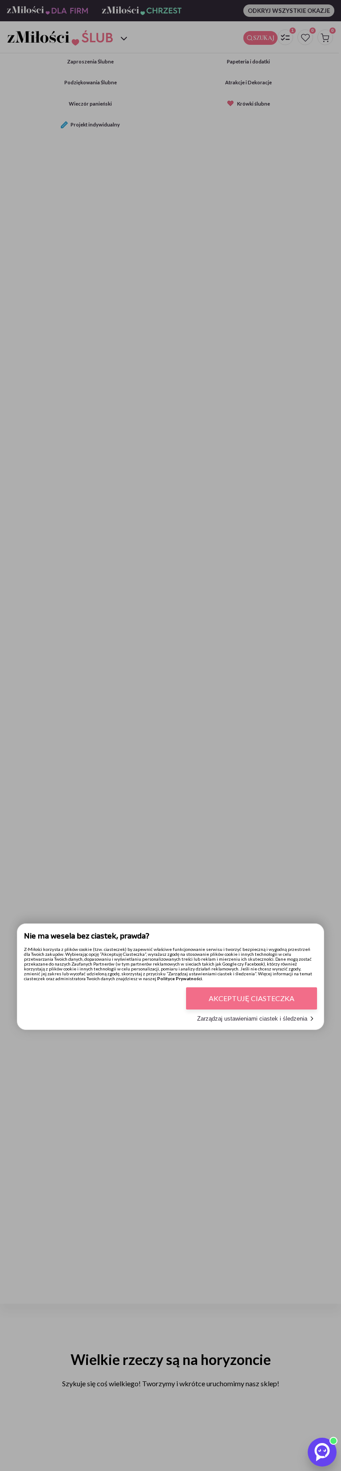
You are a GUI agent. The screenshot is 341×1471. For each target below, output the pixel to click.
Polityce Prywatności (179, 978)
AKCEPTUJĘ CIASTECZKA (251, 998)
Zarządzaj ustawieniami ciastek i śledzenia (252, 1018)
